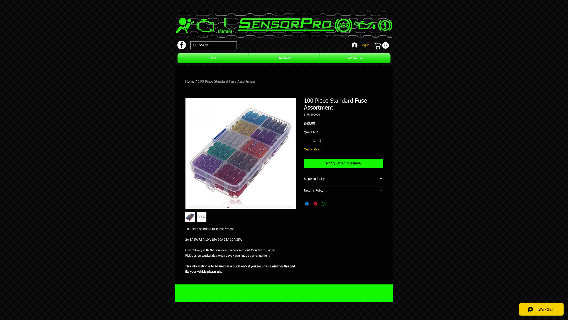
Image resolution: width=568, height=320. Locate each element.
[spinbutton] (314, 141)
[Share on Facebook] (307, 203)
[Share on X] (332, 203)
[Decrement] (307, 141)
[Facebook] (181, 45)
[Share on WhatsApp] (323, 203)
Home (189, 82)
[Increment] (321, 141)
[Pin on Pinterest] (315, 203)
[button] (382, 45)
